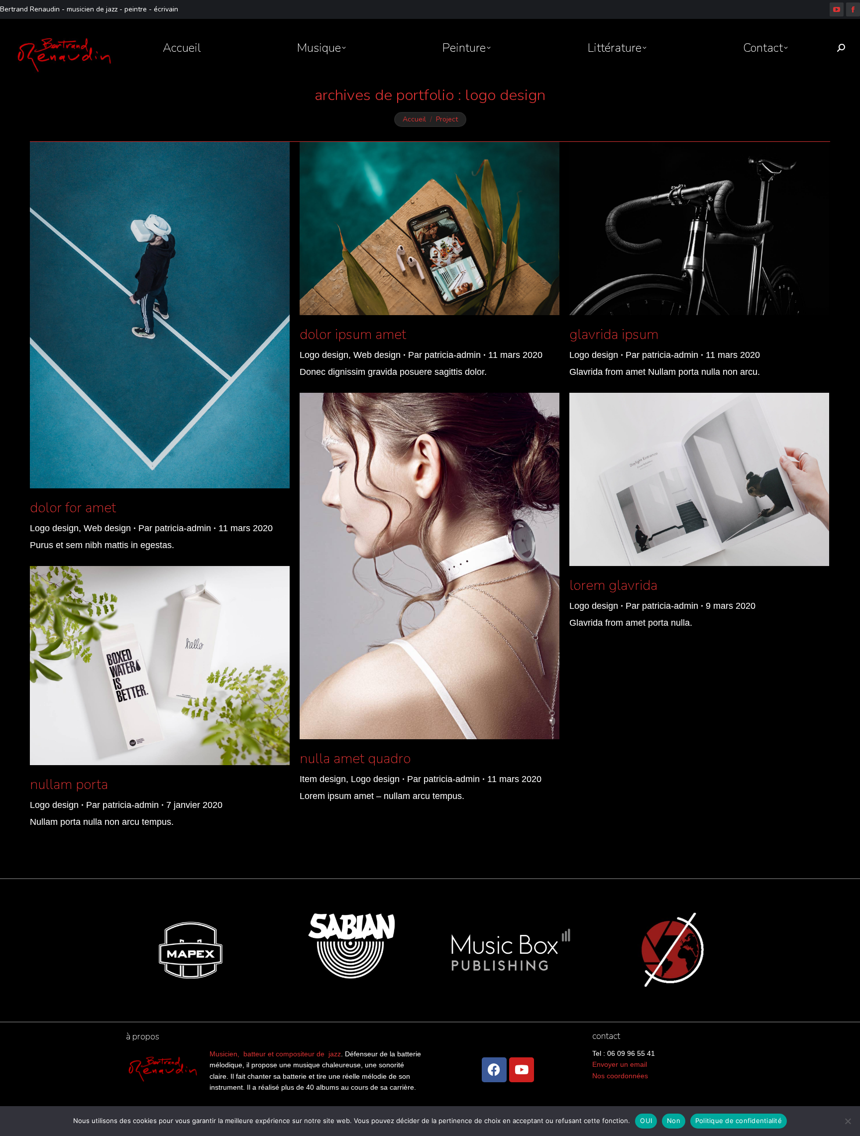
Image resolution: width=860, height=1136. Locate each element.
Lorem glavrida (613, 585)
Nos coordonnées (620, 1076)
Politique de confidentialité (738, 1121)
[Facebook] (494, 1069)
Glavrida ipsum (613, 334)
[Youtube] (521, 1069)
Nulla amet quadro (355, 758)
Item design (323, 779)
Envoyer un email (619, 1064)
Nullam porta (69, 784)
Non (673, 1121)
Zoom (146, 315)
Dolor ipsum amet (353, 334)
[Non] (848, 1121)
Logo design (54, 528)
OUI (646, 1121)
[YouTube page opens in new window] (837, 9)
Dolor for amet (73, 507)
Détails (173, 315)
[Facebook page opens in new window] (853, 9)
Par (174, 528)
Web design (107, 528)
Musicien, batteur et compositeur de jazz (275, 1054)
